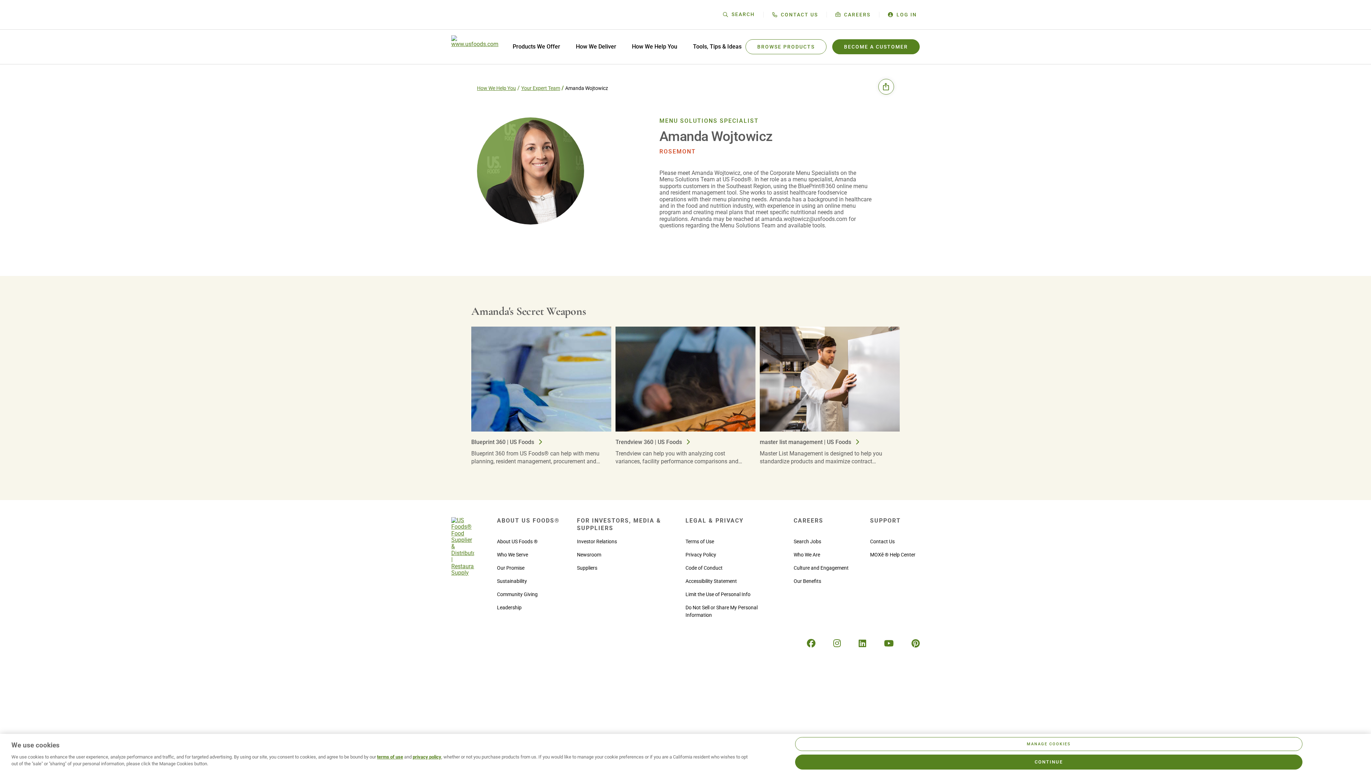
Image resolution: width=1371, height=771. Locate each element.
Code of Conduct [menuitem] (704, 568)
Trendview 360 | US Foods (649, 442)
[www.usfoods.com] (474, 46)
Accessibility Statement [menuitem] (711, 581)
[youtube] (889, 644)
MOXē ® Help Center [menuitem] (892, 555)
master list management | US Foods (806, 442)
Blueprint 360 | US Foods (503, 442)
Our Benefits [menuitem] (807, 581)
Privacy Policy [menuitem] (701, 555)
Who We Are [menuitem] (807, 555)
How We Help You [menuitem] (654, 46)
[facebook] (811, 644)
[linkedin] (862, 644)
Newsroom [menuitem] (589, 555)
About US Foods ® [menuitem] (517, 541)
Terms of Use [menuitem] (700, 541)
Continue (1049, 762)
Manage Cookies (1049, 744)
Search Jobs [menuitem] (807, 541)
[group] (543, 399)
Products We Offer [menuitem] (536, 46)
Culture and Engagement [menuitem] (821, 568)
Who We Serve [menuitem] (512, 555)
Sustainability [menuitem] (512, 581)
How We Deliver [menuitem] (596, 46)
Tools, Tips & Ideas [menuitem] (717, 46)
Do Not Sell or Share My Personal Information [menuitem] (722, 611)
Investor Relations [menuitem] (597, 541)
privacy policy (427, 757)
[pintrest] (916, 644)
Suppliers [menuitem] (587, 568)
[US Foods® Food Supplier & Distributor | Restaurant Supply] (462, 572)
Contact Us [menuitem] (882, 541)
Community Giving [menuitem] (517, 594)
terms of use (390, 757)
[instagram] (837, 644)
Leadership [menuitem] (509, 607)
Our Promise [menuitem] (510, 568)
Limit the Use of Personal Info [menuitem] (718, 594)
